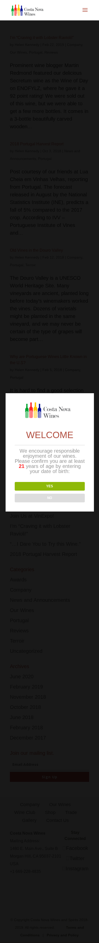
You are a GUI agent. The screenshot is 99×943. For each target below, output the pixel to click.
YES (49, 486)
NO (49, 498)
